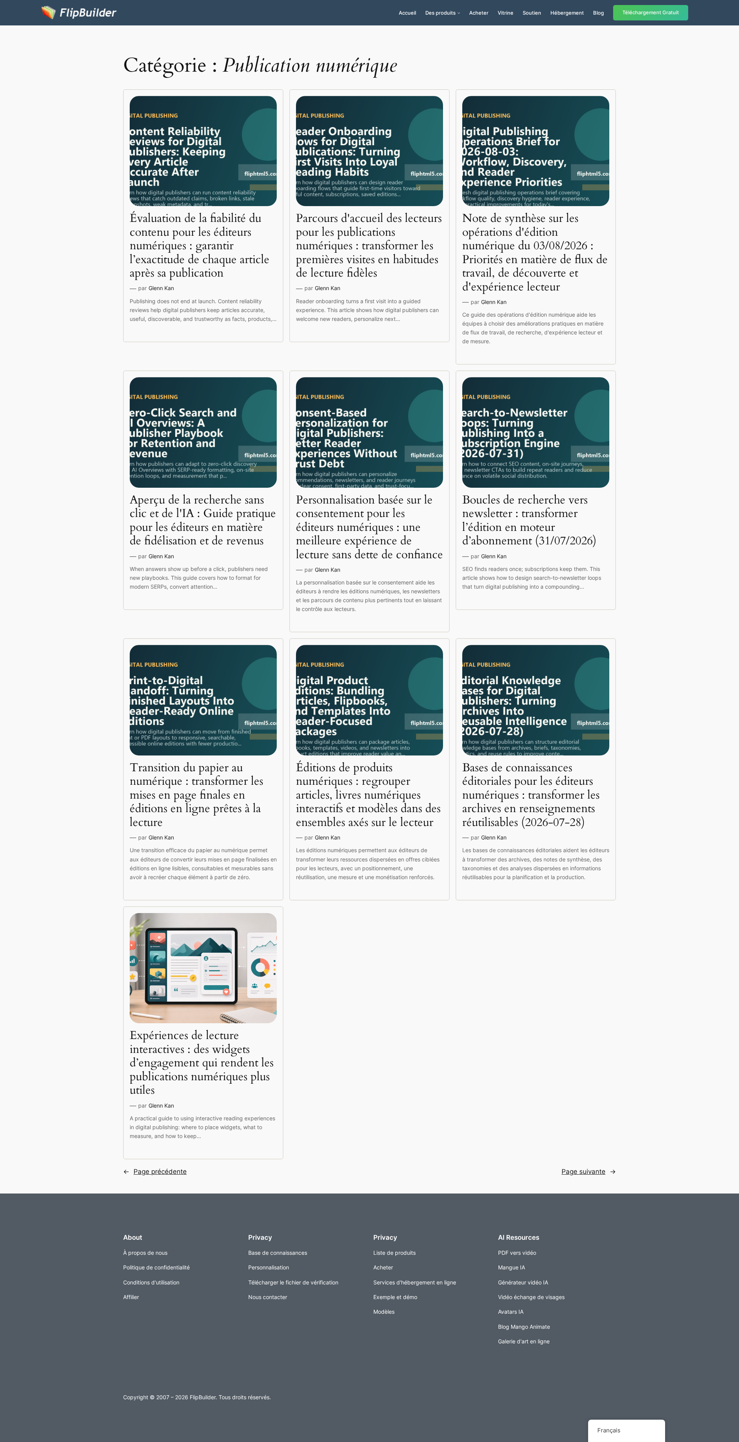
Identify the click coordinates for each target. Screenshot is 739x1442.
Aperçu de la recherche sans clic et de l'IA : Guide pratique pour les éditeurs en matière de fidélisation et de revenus (203, 521)
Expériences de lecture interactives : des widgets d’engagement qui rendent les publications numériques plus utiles (202, 1063)
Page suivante (589, 1171)
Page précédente (155, 1171)
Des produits (440, 13)
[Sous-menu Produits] (458, 12)
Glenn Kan (161, 288)
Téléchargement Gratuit (650, 12)
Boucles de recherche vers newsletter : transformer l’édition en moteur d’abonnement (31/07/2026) (529, 521)
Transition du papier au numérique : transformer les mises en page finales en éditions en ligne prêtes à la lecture (196, 795)
